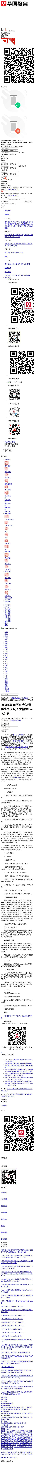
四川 (6, 677)
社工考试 (8, 272)
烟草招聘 (10, 1423)
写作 (9, 246)
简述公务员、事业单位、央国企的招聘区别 (16, 1352)
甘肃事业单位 (24, 1437)
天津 (6, 681)
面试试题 (14, 252)
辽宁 (6, 663)
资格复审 (11, 224)
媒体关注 (25, 1452)
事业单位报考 (5, 1411)
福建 (6, 638)
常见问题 (10, 1413)
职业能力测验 (14, 1417)
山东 (6, 675)
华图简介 (4, 1452)
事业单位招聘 (18, 1059)
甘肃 (6, 655)
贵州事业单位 (14, 1437)
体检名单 (8, 226)
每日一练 (20, 252)
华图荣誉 (11, 1452)
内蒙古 (7, 691)
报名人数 (11, 237)
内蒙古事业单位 (8, 1449)
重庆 (6, 636)
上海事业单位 (14, 1443)
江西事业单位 (11, 1439)
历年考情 (17, 237)
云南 (6, 687)
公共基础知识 (9, 244)
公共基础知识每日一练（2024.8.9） (13, 1322)
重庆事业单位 (24, 1431)
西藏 (6, 683)
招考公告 (8, 222)
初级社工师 (4, 1427)
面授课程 (8, 621)
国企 (6, 256)
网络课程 (8, 619)
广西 (6, 651)
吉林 (6, 657)
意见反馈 (15, 1454)
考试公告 (4, 1407)
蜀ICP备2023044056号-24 (9, 1457)
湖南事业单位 (18, 1435)
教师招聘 (27, 226)
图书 (6, 625)
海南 (6, 643)
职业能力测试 (18, 244)
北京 (6, 634)
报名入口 (25, 222)
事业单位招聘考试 (7, 1403)
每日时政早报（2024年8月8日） (12, 1329)
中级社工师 (20, 1427)
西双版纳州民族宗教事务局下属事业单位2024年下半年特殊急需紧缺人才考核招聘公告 (19, 1065)
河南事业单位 (21, 1433)
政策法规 (23, 1413)
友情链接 (29, 1454)
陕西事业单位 (11, 1445)
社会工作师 (8, 268)
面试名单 (30, 224)
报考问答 (14, 235)
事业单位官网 (15, 698)
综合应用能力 (27, 244)
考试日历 (10, 1407)
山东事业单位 (24, 1443)
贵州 (6, 653)
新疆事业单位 (8, 1447)
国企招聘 (8, 571)
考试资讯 (25, 698)
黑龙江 (7, 689)
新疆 (6, 685)
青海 (6, 667)
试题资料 (27, 264)
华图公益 (18, 1452)
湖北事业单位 (8, 1435)
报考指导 (14, 264)
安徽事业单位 (5, 1431)
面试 (6, 246)
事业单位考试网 (15, 720)
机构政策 (20, 226)
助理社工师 (12, 1427)
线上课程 (4, 1401)
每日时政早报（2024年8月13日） (12, 1306)
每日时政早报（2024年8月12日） (12, 1319)
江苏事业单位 (21, 1439)
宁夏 (6, 665)
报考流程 (8, 235)
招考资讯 (8, 264)
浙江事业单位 (27, 1441)
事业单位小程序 (10, 442)
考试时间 (17, 224)
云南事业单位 (18, 1447)
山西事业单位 (5, 1443)
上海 (6, 673)
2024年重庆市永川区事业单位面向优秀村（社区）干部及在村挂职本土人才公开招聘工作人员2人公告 (19, 1083)
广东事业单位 (27, 1435)
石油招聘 (23, 1423)
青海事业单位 (18, 1441)
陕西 (6, 679)
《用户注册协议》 (13, 189)
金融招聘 (8, 602)
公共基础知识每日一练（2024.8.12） (14, 1315)
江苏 (6, 661)
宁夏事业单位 (8, 1441)
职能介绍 (27, 235)
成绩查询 (24, 224)
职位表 (19, 222)
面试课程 (4, 1399)
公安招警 (8, 600)
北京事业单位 (14, 1431)
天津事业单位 (21, 1445)
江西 (6, 659)
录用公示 (14, 226)
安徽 (6, 632)
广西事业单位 (5, 1437)
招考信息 (8, 275)
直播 (6, 623)
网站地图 (8, 211)
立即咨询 (4, 1105)
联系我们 (8, 277)
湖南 (6, 647)
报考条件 (20, 235)
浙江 (6, 669)
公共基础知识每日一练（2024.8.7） (13, 1332)
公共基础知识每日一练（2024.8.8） (13, 1326)
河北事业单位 (11, 1433)
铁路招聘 (17, 1423)
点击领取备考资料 (19, 741)
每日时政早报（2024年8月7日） (12, 1336)
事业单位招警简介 (8, 1367)
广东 (6, 649)
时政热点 (14, 246)
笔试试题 (8, 252)
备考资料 (20, 264)
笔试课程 (4, 1397)
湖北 (6, 645)
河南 (6, 641)
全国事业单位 (5, 1429)
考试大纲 (14, 222)
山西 (6, 671)
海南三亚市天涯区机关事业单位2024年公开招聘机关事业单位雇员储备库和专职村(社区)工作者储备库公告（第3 (17, 1347)
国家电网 (4, 1423)
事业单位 (7, 214)
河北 (6, 640)
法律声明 (8, 1454)
